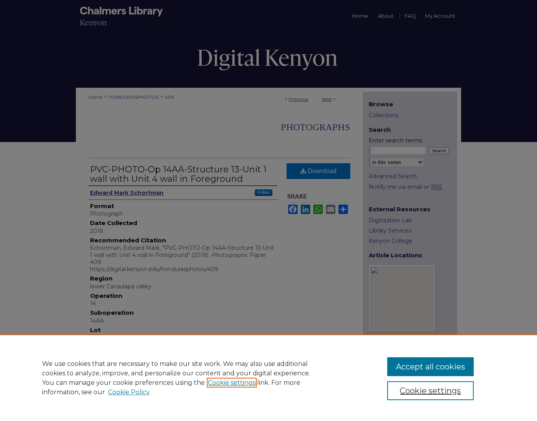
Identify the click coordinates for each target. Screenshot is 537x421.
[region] (268, 377)
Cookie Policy (129, 392)
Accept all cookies (430, 366)
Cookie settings (232, 382)
